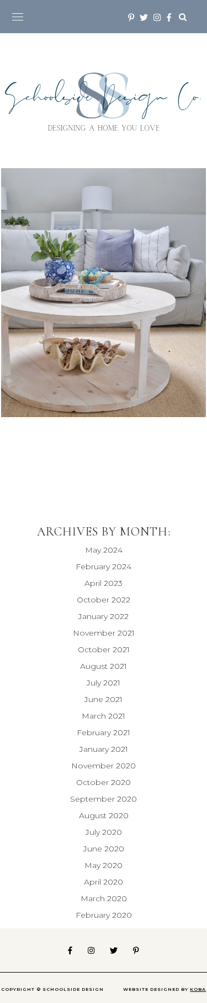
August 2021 (103, 666)
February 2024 (103, 566)
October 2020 (103, 782)
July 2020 (104, 832)
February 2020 (104, 915)
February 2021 (103, 732)
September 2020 (103, 799)
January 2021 (103, 749)
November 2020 (103, 766)
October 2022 (103, 600)
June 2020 (103, 849)
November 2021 (104, 633)
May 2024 (104, 550)
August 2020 (104, 815)
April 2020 (103, 882)
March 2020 (104, 898)
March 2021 (103, 716)
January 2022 (103, 616)
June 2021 (103, 699)
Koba (198, 989)
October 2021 (104, 649)
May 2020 (103, 865)
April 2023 (103, 583)
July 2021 (103, 683)
